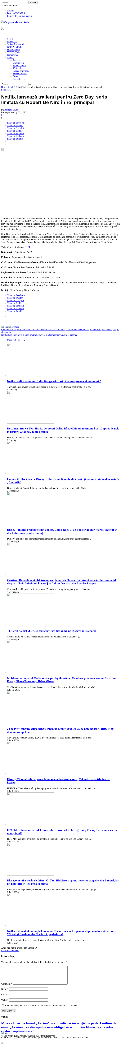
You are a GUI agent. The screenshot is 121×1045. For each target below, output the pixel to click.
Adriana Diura (11, 109)
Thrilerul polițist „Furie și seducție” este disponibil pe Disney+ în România (52, 630)
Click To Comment (10, 950)
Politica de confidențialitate (19, 16)
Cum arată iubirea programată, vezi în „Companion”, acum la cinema (39, 335)
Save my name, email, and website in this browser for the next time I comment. (41, 1005)
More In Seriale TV (16, 340)
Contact (10, 10)
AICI (27, 247)
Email (4, 994)
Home (4, 87)
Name (5, 989)
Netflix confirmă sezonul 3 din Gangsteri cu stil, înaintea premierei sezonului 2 (54, 381)
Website (5, 1000)
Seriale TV (13, 87)
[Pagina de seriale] (15, 22)
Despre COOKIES (16, 13)
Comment (6, 983)
